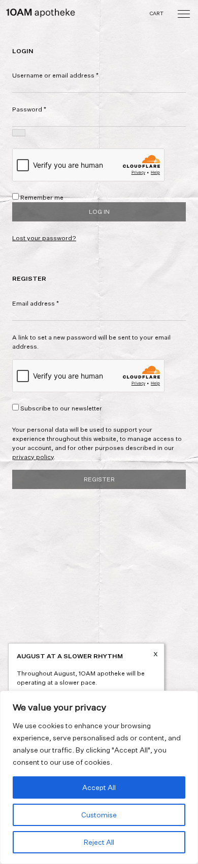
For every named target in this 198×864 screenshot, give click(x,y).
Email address (35, 303)
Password (29, 109)
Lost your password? (44, 238)
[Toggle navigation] (184, 13)
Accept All (99, 787)
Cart (157, 13)
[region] (99, 777)
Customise (99, 815)
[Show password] (18, 132)
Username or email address (55, 75)
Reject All (99, 842)
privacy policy (33, 457)
